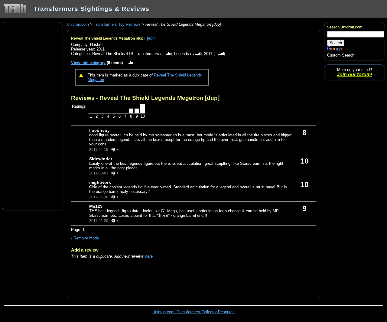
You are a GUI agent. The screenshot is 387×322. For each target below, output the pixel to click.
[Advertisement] (32, 116)
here (149, 256)
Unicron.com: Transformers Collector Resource (193, 312)
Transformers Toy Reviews (117, 24)
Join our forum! (354, 74)
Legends (181, 53)
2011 (208, 53)
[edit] (151, 38)
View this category (88, 62)
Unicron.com (78, 24)
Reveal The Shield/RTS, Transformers (125, 53)
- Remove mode (85, 238)
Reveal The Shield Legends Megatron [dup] (108, 38)
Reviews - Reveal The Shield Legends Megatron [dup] (145, 97)
